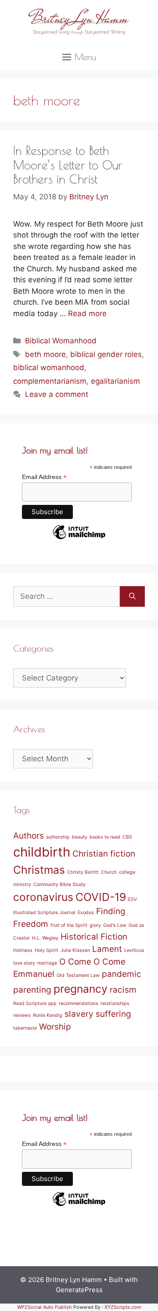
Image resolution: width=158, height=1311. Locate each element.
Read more (87, 313)
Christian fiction (103, 854)
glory (95, 925)
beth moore (45, 354)
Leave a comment (56, 394)
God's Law (114, 925)
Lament (107, 949)
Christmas (39, 869)
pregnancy (81, 988)
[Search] (132, 596)
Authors (28, 836)
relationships (115, 1003)
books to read (105, 837)
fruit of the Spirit (68, 925)
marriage (47, 963)
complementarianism (49, 381)
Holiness (22, 950)
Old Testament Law (78, 975)
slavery (79, 1014)
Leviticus (134, 950)
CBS (127, 837)
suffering (113, 1014)
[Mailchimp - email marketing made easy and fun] (79, 538)
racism (123, 990)
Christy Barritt (83, 872)
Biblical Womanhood (61, 340)
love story (24, 963)
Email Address (44, 477)
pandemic (121, 974)
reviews (22, 1015)
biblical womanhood (48, 367)
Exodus (86, 912)
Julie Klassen (75, 950)
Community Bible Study (59, 884)
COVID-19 (100, 897)
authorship (58, 837)
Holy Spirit (46, 950)
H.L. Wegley (45, 938)
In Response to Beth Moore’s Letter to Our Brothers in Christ (67, 165)
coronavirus (43, 897)
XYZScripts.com (122, 1307)
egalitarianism (115, 381)
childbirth (41, 852)
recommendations (78, 1003)
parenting (32, 990)
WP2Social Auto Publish (44, 1307)
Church (109, 872)
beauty (79, 837)
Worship (55, 1027)
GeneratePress (79, 1290)
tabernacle (25, 1028)
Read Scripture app (35, 1003)
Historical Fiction (94, 937)
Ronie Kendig (47, 1015)
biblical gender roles (106, 354)
